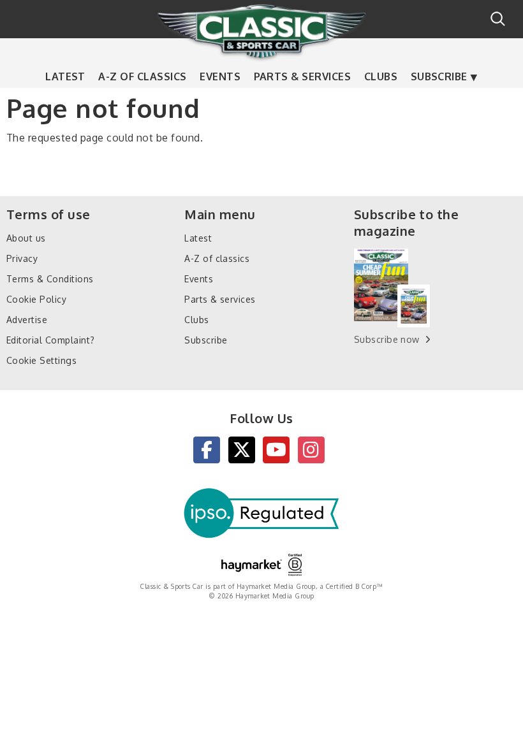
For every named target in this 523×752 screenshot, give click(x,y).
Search (497, 18)
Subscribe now (387, 339)
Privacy (22, 258)
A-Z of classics (142, 76)
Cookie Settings (41, 360)
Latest (65, 76)
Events (220, 76)
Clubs (380, 76)
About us (26, 238)
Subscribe (439, 76)
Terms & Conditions (50, 278)
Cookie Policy (36, 299)
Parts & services (302, 76)
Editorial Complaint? (50, 340)
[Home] (261, 31)
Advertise (26, 319)
